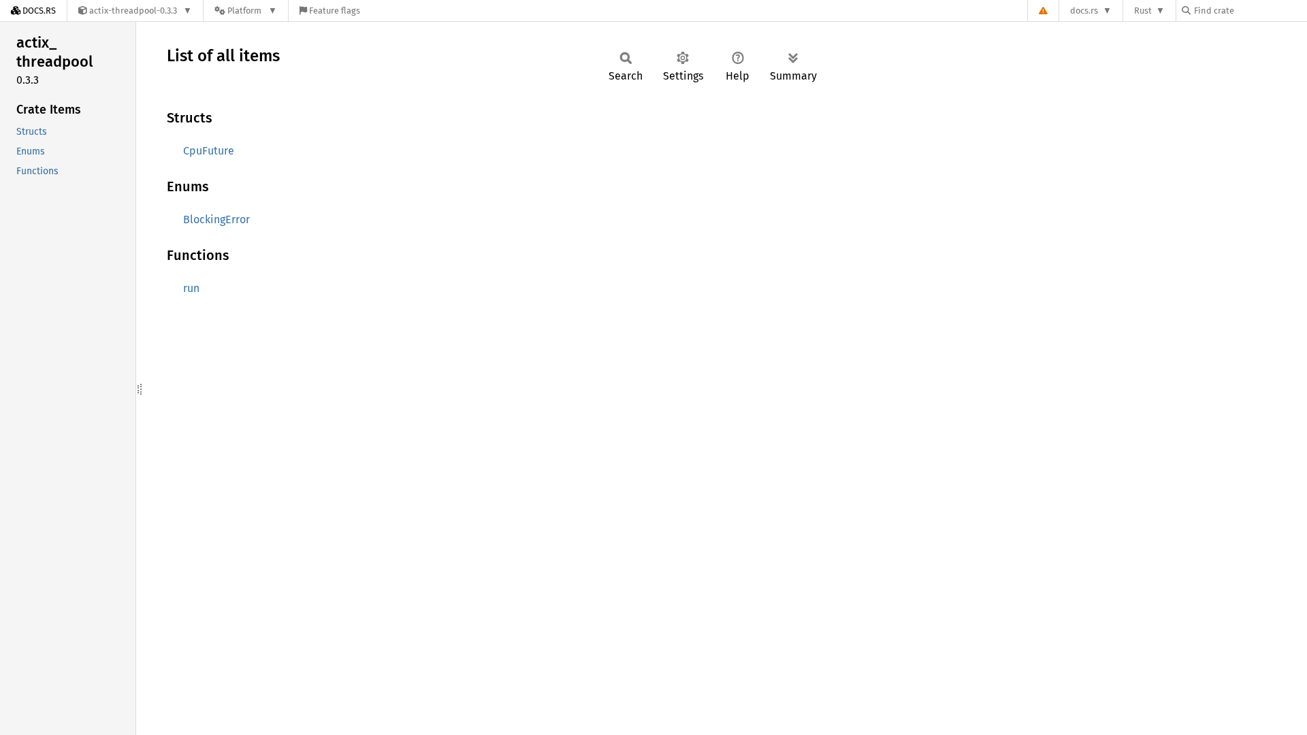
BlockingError (216, 219)
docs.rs (1084, 10)
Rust (1143, 10)
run (191, 288)
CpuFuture (208, 150)
